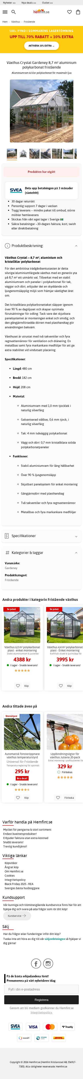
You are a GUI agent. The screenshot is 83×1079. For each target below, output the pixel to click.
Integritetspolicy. (42, 1012)
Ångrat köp (12, 867)
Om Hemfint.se (14, 871)
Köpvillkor (11, 863)
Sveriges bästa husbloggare (22, 888)
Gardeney (11, 568)
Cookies (10, 875)
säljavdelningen (55, 939)
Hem (4, 21)
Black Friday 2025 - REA (19, 884)
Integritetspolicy (15, 880)
